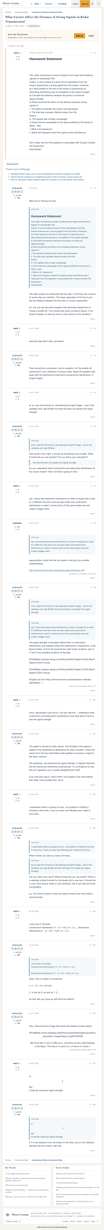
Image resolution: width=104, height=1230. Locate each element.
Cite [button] (92, 154)
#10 (94, 700)
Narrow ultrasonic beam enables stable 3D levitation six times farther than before (47, 179)
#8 (95, 523)
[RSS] (98, 1221)
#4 (95, 355)
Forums (48, 4)
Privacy (86, 1221)
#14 (94, 911)
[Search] (98, 3)
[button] (41, 3)
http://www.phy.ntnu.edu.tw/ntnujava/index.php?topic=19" (57, 570)
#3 (95, 328)
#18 (94, 1105)
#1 (95, 53)
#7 (95, 486)
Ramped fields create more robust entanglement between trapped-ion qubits (45, 174)
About (72, 1221)
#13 (94, 828)
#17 (94, 1063)
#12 (94, 794)
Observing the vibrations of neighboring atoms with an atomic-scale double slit (46, 177)
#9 (95, 587)
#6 (95, 426)
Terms (79, 1221)
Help (93, 1221)
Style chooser (12, 1221)
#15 (94, 945)
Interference (34, 26)
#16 (94, 1013)
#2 (95, 188)
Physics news (12, 169)
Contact (65, 1221)
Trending (62, 4)
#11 (94, 734)
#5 (95, 392)
